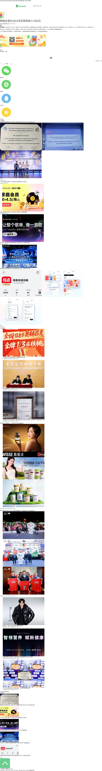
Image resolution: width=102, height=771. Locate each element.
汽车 (25, 0)
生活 (12, 0)
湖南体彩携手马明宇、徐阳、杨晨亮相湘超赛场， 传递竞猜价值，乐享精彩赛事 (17, 510)
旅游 (10, 0)
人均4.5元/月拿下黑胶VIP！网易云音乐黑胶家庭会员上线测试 (13, 181)
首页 (1, 0)
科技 (28, 0)
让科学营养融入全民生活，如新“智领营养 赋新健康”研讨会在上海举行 (18, 657)
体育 (8, 0)
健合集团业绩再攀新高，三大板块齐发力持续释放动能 (11, 423)
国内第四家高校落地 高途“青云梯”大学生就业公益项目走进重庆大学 (17, 388)
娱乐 (5, 0)
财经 (19, 0)
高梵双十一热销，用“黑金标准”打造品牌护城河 (13, 625)
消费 (23, 0)
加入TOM (11, 768)
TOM (1, 183)
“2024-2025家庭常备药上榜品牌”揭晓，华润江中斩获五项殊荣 (16, 688)
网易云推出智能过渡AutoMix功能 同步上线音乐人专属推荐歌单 (13, 212)
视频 (16, 0)
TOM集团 (2, 768)
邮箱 (30, 0)
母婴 (14, 0)
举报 (1, 50)
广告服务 (6, 768)
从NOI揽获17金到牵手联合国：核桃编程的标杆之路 (14, 357)
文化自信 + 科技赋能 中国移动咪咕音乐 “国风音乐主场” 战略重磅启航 (15, 242)
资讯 (3, 0)
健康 (21, 0)
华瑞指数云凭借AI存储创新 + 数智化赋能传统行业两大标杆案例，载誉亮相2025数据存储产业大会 (24, 419)
